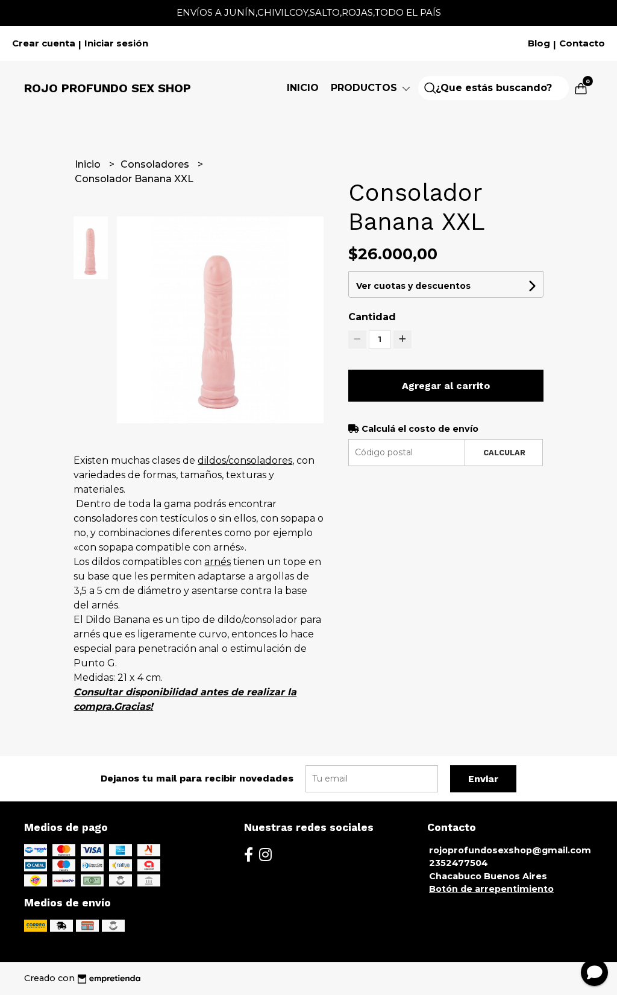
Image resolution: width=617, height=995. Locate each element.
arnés (217, 561)
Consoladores (156, 164)
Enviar (483, 779)
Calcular (504, 452)
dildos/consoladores (245, 460)
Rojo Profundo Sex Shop (107, 88)
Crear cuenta (43, 43)
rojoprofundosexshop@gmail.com (510, 850)
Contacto (582, 43)
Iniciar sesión (116, 43)
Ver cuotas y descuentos (413, 285)
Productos (365, 87)
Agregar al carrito (446, 385)
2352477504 (458, 863)
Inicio (303, 87)
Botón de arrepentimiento (491, 888)
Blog (539, 43)
